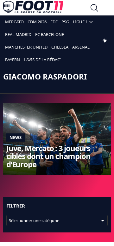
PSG (65, 21)
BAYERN (12, 59)
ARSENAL (81, 47)
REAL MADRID (18, 34)
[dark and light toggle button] (104, 40)
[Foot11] (33, 8)
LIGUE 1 (80, 21)
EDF (54, 21)
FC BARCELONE (49, 34)
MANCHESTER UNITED (26, 47)
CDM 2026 (37, 21)
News (16, 137)
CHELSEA (59, 47)
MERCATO (14, 21)
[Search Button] (94, 9)
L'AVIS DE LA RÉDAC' (42, 59)
